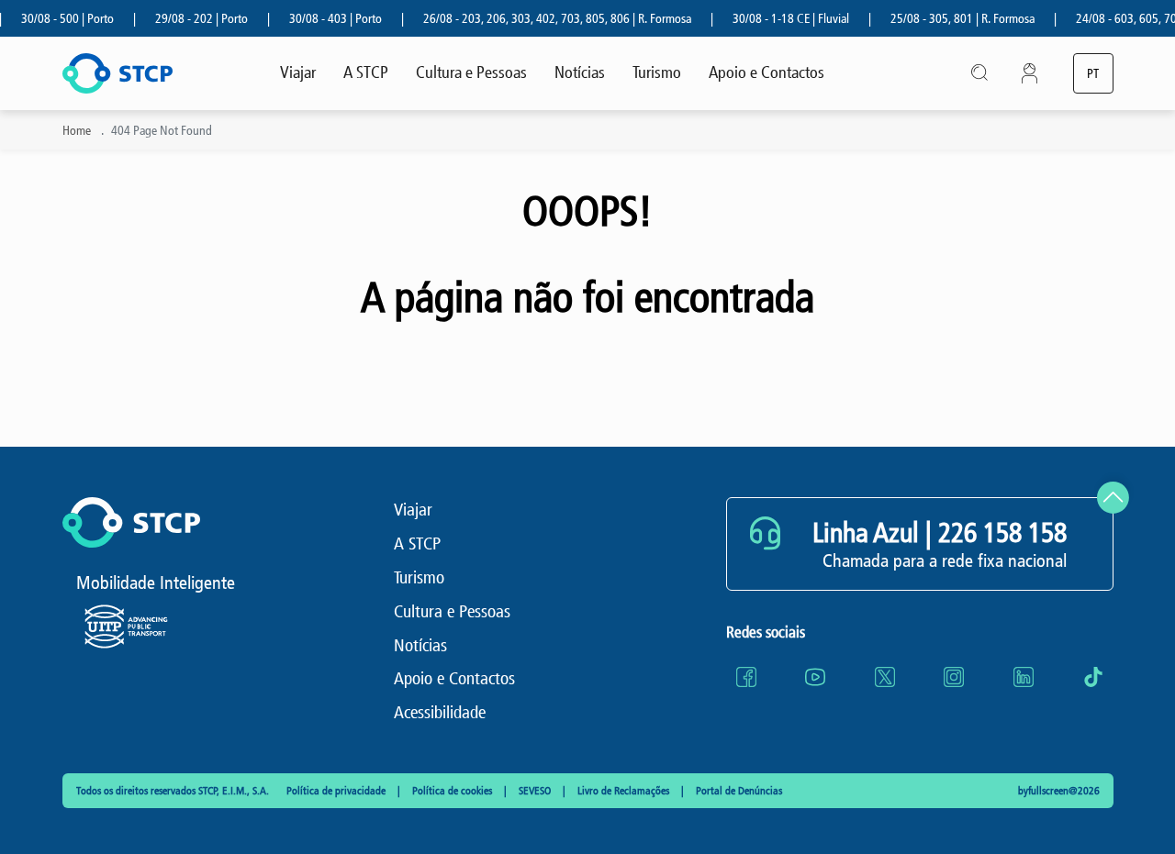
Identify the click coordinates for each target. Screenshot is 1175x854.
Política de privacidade (337, 790)
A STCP (365, 72)
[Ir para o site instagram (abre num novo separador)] (954, 677)
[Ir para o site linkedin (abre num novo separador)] (1023, 677)
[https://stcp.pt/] (117, 73)
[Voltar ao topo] (1113, 498)
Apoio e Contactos (766, 72)
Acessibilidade (440, 712)
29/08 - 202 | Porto (191, 19)
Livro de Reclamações (624, 790)
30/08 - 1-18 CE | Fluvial (780, 19)
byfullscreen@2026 (1059, 790)
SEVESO (536, 790)
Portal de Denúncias (739, 790)
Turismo (656, 72)
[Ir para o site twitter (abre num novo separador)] (885, 677)
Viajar (298, 72)
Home (76, 131)
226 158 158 (1002, 532)
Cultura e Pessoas (471, 72)
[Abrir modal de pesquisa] (980, 73)
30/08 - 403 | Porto (325, 19)
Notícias (579, 72)
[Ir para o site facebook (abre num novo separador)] (746, 677)
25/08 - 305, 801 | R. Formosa (952, 19)
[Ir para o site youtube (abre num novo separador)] (815, 677)
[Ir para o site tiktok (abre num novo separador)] (1093, 677)
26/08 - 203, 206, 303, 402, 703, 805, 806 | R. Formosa (547, 19)
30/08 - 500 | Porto (57, 19)
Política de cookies (453, 790)
